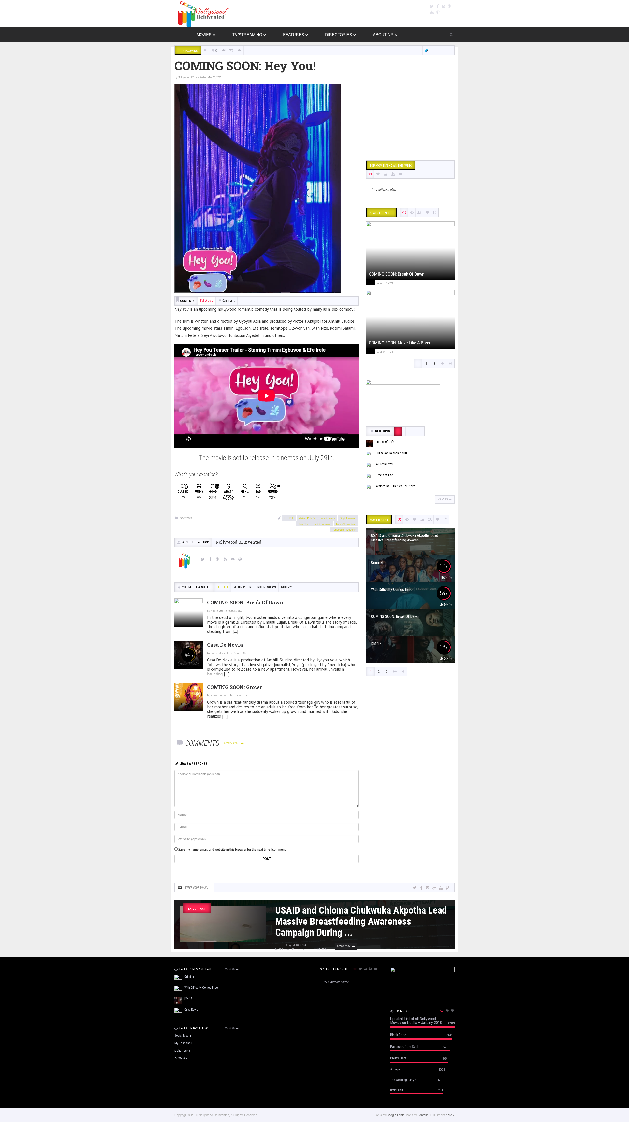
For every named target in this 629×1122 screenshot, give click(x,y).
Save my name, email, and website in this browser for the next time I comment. (232, 849)
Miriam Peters (307, 518)
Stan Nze (303, 524)
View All (443, 499)
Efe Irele (289, 518)
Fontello (423, 1115)
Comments (228, 300)
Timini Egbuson (322, 524)
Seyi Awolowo (348, 518)
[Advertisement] (410, 118)
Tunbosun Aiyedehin (344, 529)
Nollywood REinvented (191, 77)
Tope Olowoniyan (346, 524)
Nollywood (186, 518)
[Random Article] (231, 50)
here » (450, 1115)
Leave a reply (232, 743)
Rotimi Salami (327, 518)
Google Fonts (395, 1115)
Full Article (206, 300)
